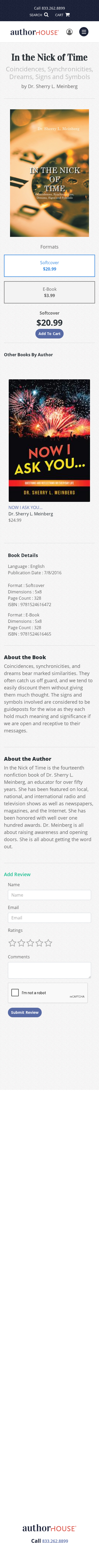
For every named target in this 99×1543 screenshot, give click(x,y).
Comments (19, 957)
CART (59, 14)
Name (14, 885)
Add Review (17, 874)
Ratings (15, 930)
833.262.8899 (53, 8)
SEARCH (36, 14)
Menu (85, 31)
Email (13, 907)
